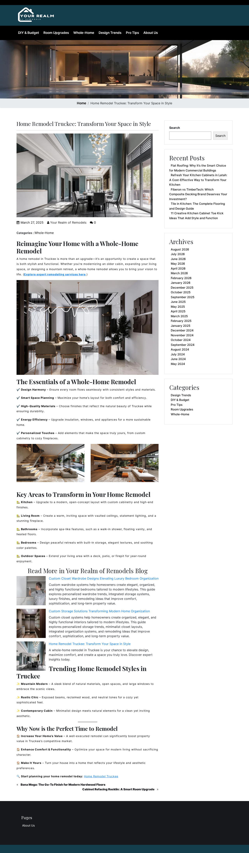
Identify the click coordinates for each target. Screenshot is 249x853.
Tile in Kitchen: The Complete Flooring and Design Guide (197, 206)
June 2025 (178, 302)
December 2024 (182, 330)
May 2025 (178, 306)
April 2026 (178, 268)
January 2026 (180, 283)
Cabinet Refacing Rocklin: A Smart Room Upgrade (118, 789)
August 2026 (180, 249)
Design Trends (110, 33)
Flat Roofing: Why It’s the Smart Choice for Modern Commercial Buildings (197, 168)
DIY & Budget (28, 33)
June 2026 (178, 259)
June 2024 (178, 359)
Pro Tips (132, 33)
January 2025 (180, 326)
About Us (150, 33)
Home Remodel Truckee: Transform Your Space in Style (90, 644)
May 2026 (178, 263)
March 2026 (179, 273)
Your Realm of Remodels (67, 222)
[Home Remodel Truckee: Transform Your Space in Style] (36, 13)
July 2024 (178, 354)
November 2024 (182, 335)
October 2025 (180, 292)
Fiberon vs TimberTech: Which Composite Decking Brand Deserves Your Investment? (198, 194)
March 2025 (179, 316)
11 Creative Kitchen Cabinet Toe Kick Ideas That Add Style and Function (196, 215)
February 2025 (181, 321)
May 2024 (178, 364)
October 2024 (181, 340)
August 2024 (180, 349)
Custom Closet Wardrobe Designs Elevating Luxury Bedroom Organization (104, 578)
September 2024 (183, 345)
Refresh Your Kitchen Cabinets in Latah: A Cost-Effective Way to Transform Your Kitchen (198, 179)
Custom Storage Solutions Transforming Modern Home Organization (99, 611)
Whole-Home (83, 33)
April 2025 (178, 311)
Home (81, 103)
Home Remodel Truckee (101, 776)
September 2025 (182, 297)
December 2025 (182, 287)
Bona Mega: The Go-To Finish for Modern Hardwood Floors (63, 784)
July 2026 (178, 254)
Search (174, 128)
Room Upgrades (56, 33)
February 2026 (181, 278)
